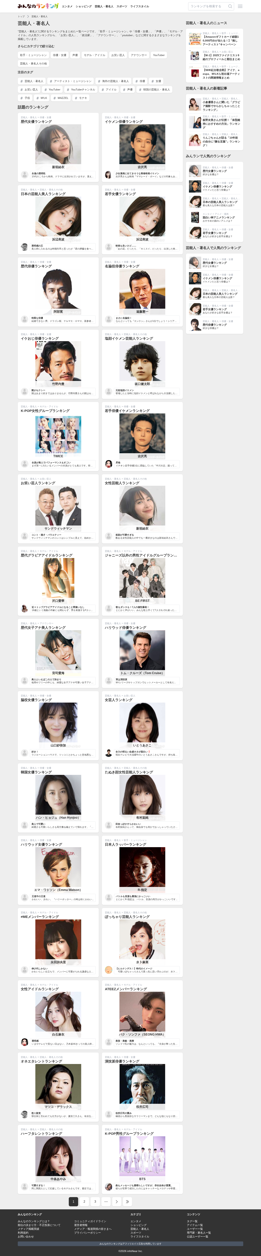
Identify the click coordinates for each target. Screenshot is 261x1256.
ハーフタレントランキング (41, 1134)
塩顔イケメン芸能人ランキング (129, 338)
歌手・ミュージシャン (33, 55)
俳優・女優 (59, 55)
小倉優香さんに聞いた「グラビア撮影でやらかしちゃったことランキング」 (221, 106)
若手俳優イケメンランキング (127, 411)
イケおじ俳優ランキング (40, 338)
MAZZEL (62, 97)
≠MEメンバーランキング (40, 917)
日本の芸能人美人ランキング (43, 194)
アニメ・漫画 (222, 214)
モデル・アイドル (94, 55)
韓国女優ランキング (36, 772)
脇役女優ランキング (36, 700)
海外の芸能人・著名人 (115, 81)
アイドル (111, 89)
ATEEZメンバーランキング (126, 989)
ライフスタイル (139, 6)
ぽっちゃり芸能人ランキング (127, 917)
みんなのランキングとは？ (34, 1221)
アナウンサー (139, 55)
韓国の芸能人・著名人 (156, 89)
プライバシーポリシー (87, 1232)
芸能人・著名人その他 (33, 63)
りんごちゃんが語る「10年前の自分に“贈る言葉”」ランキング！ (221, 141)
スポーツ (122, 6)
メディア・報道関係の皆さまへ (93, 1228)
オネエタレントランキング (41, 1061)
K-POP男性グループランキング (129, 1134)
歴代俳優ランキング (36, 266)
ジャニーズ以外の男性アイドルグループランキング (144, 555)
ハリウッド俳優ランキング (125, 628)
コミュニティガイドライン (90, 1221)
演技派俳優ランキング (122, 1061)
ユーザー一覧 (195, 1228)
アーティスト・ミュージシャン (72, 81)
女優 (158, 81)
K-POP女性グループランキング (45, 411)
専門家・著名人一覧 (199, 1232)
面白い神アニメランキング (219, 217)
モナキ (82, 97)
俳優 (142, 81)
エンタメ (67, 6)
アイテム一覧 (195, 1225)
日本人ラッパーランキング (125, 844)
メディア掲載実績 (28, 1228)
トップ (21, 16)
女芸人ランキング (118, 700)
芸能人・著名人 (104, 6)
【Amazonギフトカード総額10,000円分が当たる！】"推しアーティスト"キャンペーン (221, 40)
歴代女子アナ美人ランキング (43, 628)
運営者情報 (81, 1225)
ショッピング (84, 6)
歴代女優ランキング (36, 122)
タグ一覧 (192, 1221)
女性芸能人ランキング (122, 483)
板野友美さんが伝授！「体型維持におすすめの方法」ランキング (221, 123)
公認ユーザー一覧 (197, 1236)
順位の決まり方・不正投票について (39, 1225)
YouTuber (159, 55)
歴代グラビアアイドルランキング (46, 555)
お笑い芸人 (118, 55)
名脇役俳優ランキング (122, 266)
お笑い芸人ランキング (38, 483)
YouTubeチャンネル (82, 89)
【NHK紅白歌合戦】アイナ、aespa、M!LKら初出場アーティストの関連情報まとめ (221, 73)
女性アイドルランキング (40, 989)
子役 (27, 97)
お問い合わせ (26, 1236)
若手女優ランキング (120, 194)
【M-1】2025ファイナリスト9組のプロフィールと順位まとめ (221, 57)
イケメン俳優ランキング (124, 122)
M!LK (43, 97)
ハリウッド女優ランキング (41, 844)
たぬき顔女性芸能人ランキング (129, 772)
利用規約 (23, 1232)
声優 (75, 55)
